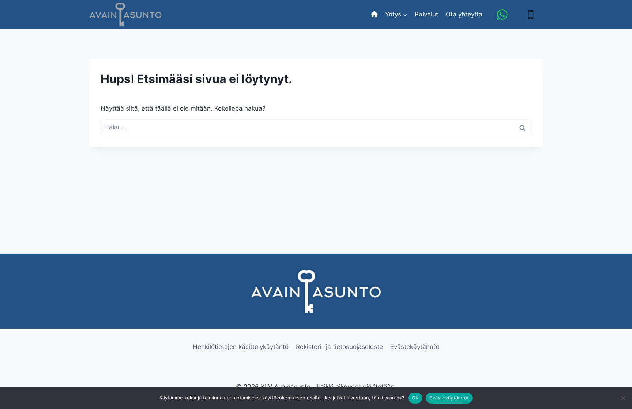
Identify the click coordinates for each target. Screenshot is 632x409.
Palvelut (426, 14)
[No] (623, 398)
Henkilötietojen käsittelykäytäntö (241, 346)
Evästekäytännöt (414, 346)
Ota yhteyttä (464, 14)
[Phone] (530, 14)
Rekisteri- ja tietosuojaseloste (339, 346)
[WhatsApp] (502, 14)
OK (415, 398)
